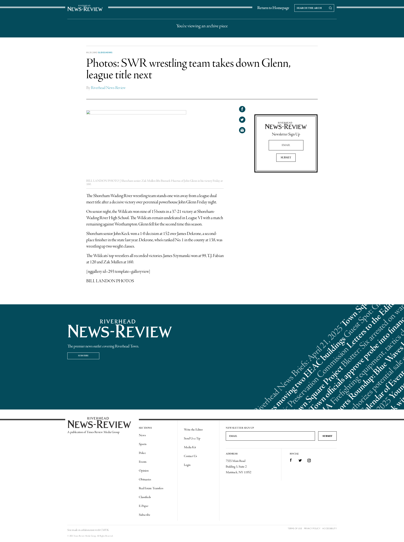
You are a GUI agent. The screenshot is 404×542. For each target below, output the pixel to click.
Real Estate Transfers (151, 488)
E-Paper (143, 506)
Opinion (144, 471)
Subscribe (83, 355)
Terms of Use (295, 528)
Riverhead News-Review (108, 87)
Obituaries (145, 479)
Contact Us (190, 456)
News (142, 435)
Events (142, 462)
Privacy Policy (312, 528)
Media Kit (190, 447)
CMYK (105, 530)
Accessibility (329, 528)
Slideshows (105, 52)
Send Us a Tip (192, 438)
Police (142, 453)
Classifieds (145, 497)
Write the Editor (193, 430)
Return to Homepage (273, 8)
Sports (142, 444)
